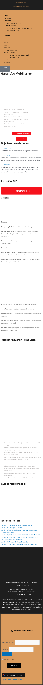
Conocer (7, 155)
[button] (21, 40)
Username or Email (8, 642)
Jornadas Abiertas (12, 30)
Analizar (6, 165)
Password (5, 649)
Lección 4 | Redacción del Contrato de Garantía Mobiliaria (20, 535)
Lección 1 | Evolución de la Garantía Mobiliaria (16, 525)
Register (4, 679)
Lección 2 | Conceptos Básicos (11, 528)
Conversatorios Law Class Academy (19, 28)
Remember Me (8, 660)
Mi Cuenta (8, 18)
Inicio (6, 15)
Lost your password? (15, 679)
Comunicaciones (12, 33)
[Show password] (7, 654)
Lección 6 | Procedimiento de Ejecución (14, 542)
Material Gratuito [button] (10, 25)
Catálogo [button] (8, 20)
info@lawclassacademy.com (21, 6)
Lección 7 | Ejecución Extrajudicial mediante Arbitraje (19, 544)
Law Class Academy (13, 23)
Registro (7, 35)
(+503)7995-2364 (21, 2)
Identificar (7, 148)
